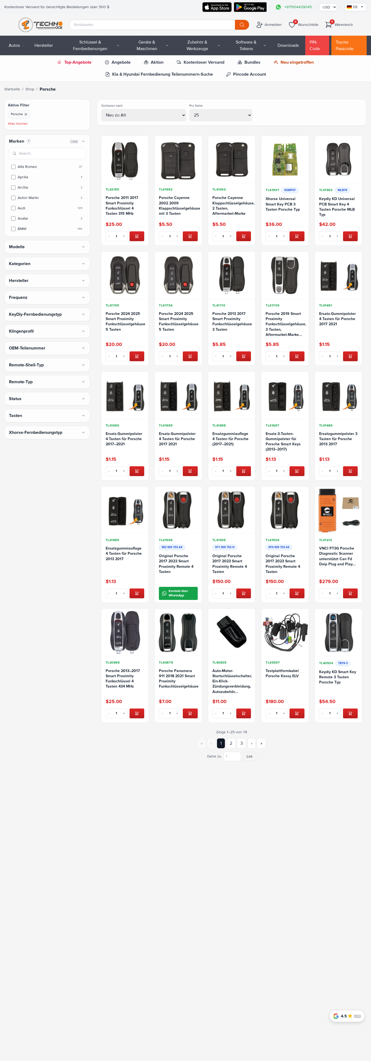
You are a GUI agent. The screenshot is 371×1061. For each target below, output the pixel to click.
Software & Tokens (246, 45)
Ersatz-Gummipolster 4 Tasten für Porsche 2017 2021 (337, 319)
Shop (30, 89)
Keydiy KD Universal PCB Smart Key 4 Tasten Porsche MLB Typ (337, 207)
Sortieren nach (112, 106)
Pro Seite (196, 106)
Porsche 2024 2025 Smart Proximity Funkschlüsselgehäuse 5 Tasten (125, 321)
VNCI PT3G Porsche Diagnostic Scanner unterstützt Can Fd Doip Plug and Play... (337, 556)
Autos (14, 45)
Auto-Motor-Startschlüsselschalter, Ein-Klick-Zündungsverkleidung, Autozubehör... (231, 681)
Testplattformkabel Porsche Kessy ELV (282, 673)
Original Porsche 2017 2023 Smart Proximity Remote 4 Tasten (176, 564)
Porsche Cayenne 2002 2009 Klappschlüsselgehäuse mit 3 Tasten (178, 205)
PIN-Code (315, 45)
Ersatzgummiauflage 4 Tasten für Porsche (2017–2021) (230, 439)
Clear (74, 141)
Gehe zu (214, 756)
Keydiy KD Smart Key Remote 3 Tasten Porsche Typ (337, 677)
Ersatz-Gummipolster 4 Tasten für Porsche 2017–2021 (124, 439)
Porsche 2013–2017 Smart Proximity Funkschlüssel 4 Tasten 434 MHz (123, 679)
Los (250, 756)
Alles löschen (18, 124)
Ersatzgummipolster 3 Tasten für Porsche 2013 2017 (338, 439)
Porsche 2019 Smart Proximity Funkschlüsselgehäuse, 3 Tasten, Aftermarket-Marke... (285, 324)
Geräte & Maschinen (147, 45)
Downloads (288, 45)
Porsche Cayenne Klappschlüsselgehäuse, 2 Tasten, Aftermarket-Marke (231, 205)
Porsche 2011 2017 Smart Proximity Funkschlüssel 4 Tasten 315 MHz (122, 205)
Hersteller (43, 45)
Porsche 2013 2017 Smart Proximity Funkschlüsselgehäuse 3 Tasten (231, 321)
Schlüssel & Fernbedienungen (90, 45)
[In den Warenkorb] (137, 236)
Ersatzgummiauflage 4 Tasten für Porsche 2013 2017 (124, 553)
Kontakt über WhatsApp (178, 593)
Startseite (12, 89)
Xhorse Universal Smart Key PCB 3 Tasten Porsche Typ (283, 204)
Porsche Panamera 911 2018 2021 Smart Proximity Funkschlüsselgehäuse (178, 679)
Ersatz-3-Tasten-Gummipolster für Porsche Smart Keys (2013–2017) (283, 441)
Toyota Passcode (345, 45)
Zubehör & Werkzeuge (197, 45)
